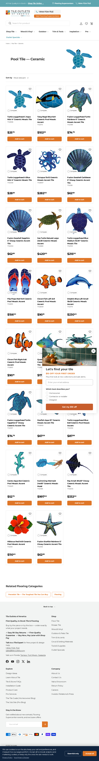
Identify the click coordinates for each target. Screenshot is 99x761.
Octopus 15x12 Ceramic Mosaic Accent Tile (47, 178)
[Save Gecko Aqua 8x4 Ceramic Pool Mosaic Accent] (30, 453)
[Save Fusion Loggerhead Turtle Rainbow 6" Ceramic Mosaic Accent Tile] (90, 89)
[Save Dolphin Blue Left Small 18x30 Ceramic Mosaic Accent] (90, 271)
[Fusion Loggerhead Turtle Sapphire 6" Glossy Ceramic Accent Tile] (19, 402)
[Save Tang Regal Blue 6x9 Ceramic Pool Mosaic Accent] (60, 89)
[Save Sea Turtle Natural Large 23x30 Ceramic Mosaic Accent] (60, 210)
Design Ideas (11, 673)
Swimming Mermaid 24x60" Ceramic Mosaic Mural (47, 483)
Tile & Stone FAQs (13, 681)
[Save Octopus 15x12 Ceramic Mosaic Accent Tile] (60, 150)
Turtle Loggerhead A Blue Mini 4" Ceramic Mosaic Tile (19, 178)
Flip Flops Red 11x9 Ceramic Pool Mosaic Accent (19, 300)
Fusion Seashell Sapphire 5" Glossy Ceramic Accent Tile (18, 241)
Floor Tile (55, 621)
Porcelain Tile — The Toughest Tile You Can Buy (28, 594)
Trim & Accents (57, 637)
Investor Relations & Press (62, 694)
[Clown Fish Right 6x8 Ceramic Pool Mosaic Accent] (19, 342)
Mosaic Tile (56, 625)
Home (7, 43)
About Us (55, 673)
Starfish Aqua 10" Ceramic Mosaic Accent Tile (48, 421)
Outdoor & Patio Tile (60, 633)
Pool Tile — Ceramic (17, 43)
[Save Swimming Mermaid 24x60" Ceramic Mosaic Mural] (60, 453)
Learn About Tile (13, 677)
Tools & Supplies (58, 646)
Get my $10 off (69, 407)
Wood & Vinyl (57, 629)
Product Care (12, 690)
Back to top (48, 607)
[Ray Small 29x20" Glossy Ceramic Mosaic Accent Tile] (79, 463)
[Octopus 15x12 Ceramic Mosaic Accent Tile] (49, 160)
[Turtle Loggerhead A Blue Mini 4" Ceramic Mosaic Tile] (19, 160)
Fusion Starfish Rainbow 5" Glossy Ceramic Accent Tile (49, 542)
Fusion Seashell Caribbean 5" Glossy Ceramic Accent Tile (79, 180)
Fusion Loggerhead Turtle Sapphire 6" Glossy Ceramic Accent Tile (18, 423)
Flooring (57, 594)
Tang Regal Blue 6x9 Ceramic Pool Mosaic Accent (46, 119)
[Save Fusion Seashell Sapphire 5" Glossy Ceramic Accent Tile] (30, 210)
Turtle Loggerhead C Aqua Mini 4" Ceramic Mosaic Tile (19, 118)
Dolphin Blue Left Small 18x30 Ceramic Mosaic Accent (77, 301)
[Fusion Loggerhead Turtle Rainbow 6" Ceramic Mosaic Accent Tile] (79, 99)
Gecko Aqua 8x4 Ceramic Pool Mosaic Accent (18, 482)
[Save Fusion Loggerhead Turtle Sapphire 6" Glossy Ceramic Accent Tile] (30, 392)
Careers (54, 690)
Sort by (9, 78)
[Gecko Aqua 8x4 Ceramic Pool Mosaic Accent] (19, 463)
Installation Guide (13, 686)
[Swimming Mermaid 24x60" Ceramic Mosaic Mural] (49, 463)
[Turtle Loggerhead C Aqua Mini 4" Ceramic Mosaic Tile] (19, 99)
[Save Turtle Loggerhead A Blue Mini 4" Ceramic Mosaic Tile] (30, 150)
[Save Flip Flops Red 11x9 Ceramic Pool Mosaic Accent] (30, 271)
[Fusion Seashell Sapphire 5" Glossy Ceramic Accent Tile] (19, 220)
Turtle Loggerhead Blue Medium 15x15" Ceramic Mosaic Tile (77, 241)
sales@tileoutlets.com (15, 650)
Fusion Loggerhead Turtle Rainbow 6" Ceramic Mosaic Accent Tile (78, 119)
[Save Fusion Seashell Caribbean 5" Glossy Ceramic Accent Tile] (90, 150)
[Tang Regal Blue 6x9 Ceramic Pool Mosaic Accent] (49, 99)
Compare (13, 110)
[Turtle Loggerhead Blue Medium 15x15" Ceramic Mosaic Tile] (79, 220)
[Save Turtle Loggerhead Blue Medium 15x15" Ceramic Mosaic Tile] (90, 210)
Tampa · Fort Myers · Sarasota (33, 655)
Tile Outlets (13, 745)
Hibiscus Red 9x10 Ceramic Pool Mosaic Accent (19, 542)
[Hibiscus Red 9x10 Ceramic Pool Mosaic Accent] (19, 524)
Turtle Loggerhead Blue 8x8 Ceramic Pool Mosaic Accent (78, 423)
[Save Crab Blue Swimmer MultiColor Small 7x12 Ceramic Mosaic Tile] (90, 332)
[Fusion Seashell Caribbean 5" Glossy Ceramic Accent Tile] (79, 160)
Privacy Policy (7, 757)
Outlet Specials (57, 650)
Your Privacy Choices (21, 757)
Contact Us (56, 677)
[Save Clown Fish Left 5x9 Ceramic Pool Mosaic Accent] (60, 271)
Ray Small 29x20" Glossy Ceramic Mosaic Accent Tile (78, 483)
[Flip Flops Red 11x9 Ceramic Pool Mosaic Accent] (19, 281)
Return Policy (57, 686)
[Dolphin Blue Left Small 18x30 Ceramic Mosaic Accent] (79, 281)
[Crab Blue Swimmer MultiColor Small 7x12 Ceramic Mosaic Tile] (79, 342)
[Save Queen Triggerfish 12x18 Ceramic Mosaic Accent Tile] (60, 332)
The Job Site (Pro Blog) (16, 702)
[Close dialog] (93, 351)
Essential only (73, 753)
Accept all (89, 753)
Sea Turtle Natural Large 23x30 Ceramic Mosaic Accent (48, 241)
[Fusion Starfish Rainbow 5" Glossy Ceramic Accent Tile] (49, 524)
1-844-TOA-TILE (13, 648)
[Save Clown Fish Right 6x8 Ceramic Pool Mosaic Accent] (30, 332)
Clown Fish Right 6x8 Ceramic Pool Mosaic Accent (17, 362)
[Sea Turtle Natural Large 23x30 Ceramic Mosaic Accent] (49, 220)
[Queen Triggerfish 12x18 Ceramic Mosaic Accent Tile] (49, 342)
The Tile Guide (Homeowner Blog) (20, 698)
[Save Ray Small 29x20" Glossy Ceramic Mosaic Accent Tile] (90, 453)
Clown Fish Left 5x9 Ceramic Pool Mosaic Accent (46, 301)
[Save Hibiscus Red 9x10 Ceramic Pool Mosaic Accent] (30, 514)
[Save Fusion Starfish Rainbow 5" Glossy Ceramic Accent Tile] (60, 514)
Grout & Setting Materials (62, 641)
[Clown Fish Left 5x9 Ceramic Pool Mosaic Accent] (49, 281)
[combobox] (38, 23)
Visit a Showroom (58, 681)
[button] (91, 23)
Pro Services (11, 694)
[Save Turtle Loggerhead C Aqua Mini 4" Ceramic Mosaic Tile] (30, 89)
